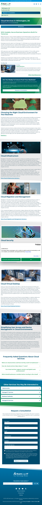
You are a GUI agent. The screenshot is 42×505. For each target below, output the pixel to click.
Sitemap (21, 495)
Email (5, 431)
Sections (21, 26)
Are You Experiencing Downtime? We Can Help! (21, 0)
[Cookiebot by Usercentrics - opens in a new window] (36, 244)
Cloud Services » (20, 66)
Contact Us (5, 15)
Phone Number (7, 435)
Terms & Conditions (21, 490)
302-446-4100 (6, 10)
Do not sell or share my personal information (11, 259)
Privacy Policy (21, 493)
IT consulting (14, 86)
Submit (35, 483)
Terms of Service (35, 501)
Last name (6, 426)
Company (6, 440)
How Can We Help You (9, 444)
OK (31, 259)
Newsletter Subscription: (20, 481)
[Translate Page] (34, 4)
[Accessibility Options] (36, 4)
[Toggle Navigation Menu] (40, 4)
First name (6, 421)
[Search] (38, 4)
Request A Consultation (9, 12)
